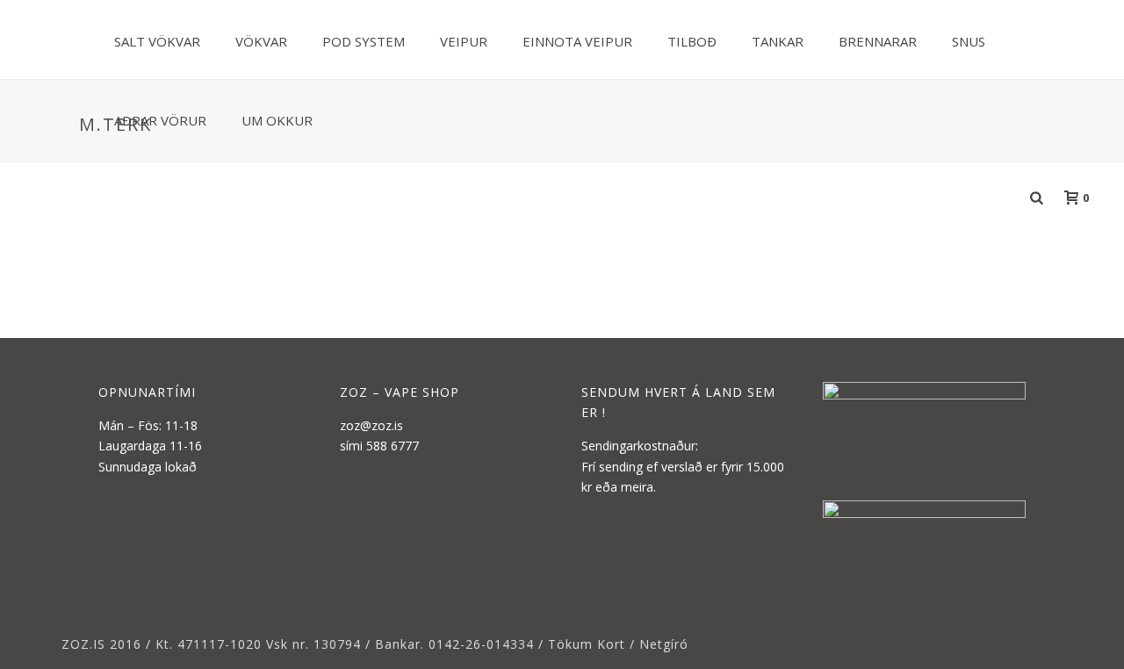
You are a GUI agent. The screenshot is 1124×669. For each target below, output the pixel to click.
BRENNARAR (878, 41)
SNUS (968, 41)
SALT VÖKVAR (157, 41)
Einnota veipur (577, 41)
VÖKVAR (261, 41)
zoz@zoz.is (371, 425)
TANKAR (777, 41)
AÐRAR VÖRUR (160, 120)
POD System (363, 41)
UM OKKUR (277, 120)
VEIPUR (463, 41)
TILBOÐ (692, 41)
